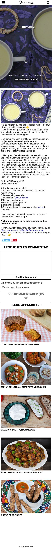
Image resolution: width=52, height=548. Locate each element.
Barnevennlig (22, 79)
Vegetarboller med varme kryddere (21, 472)
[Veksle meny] (3, 3)
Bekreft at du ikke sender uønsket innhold (22, 283)
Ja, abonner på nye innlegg (16, 287)
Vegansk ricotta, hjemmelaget (18, 430)
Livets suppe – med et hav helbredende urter (22, 230)
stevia (40, 207)
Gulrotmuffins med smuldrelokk (20, 344)
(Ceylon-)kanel (21, 198)
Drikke (34, 79)
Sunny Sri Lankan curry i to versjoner (23, 387)
